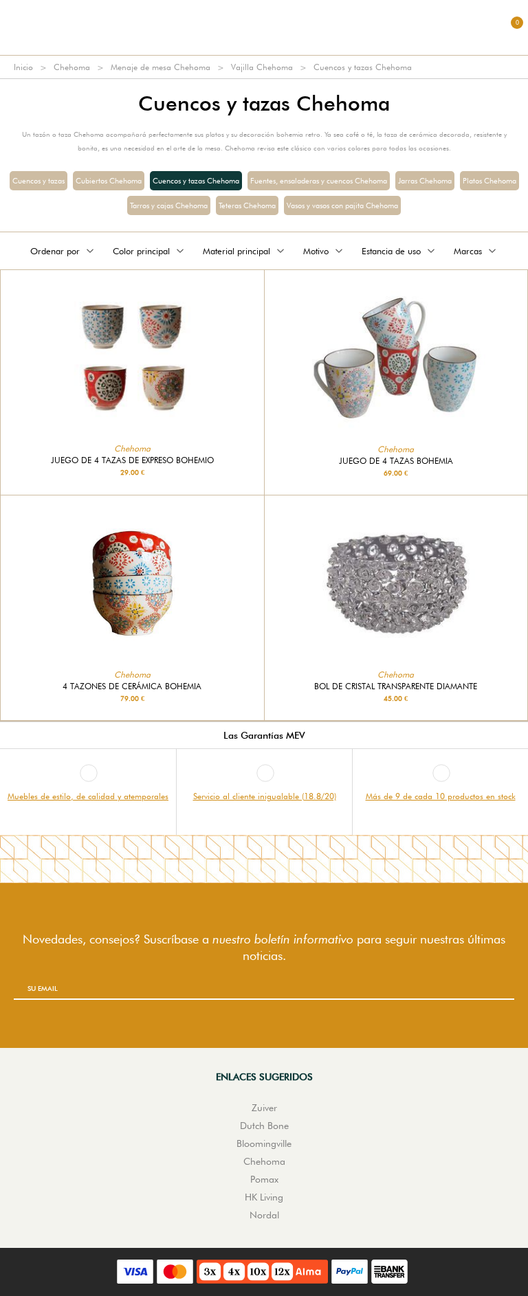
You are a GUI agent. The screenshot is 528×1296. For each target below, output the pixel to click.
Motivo (316, 250)
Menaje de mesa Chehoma (160, 67)
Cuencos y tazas (38, 181)
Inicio (23, 67)
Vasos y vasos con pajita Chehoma (342, 205)
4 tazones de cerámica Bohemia (132, 686)
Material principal (236, 250)
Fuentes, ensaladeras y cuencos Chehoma (318, 181)
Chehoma (72, 67)
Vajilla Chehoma (262, 67)
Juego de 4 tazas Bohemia (396, 461)
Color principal (141, 250)
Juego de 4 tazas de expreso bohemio (132, 460)
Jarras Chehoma (425, 181)
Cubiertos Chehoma (109, 181)
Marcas (468, 250)
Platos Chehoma (489, 181)
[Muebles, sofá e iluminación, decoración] (264, 27)
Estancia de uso (391, 250)
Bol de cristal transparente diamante (395, 686)
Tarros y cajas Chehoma (169, 205)
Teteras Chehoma (247, 205)
